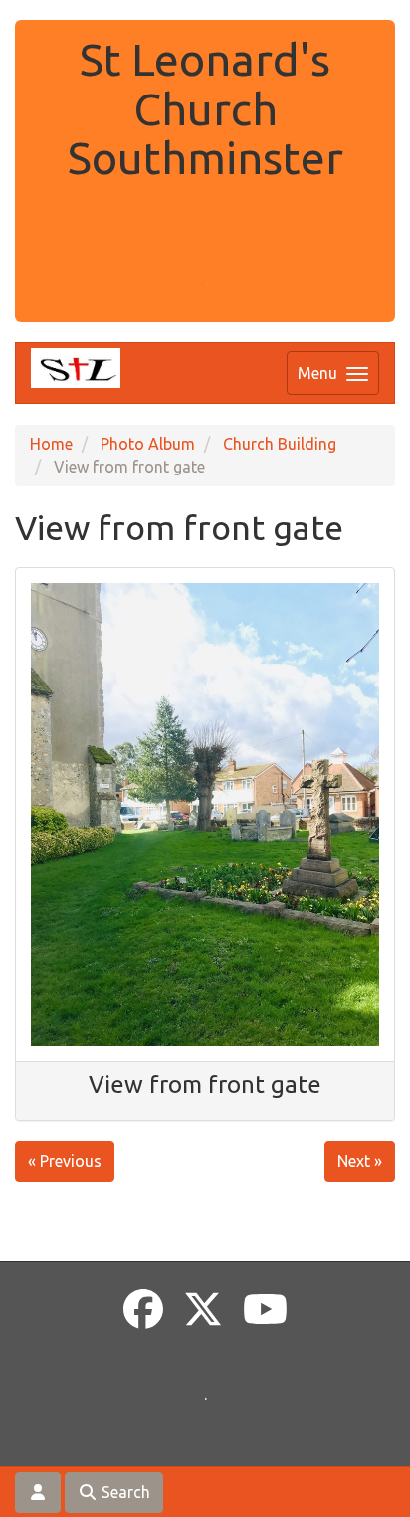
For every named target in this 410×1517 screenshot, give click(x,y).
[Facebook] (143, 1309)
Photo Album (148, 444)
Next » (359, 1161)
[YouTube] (265, 1309)
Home (51, 444)
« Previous (65, 1161)
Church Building (279, 444)
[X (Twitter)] (203, 1309)
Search (124, 1492)
